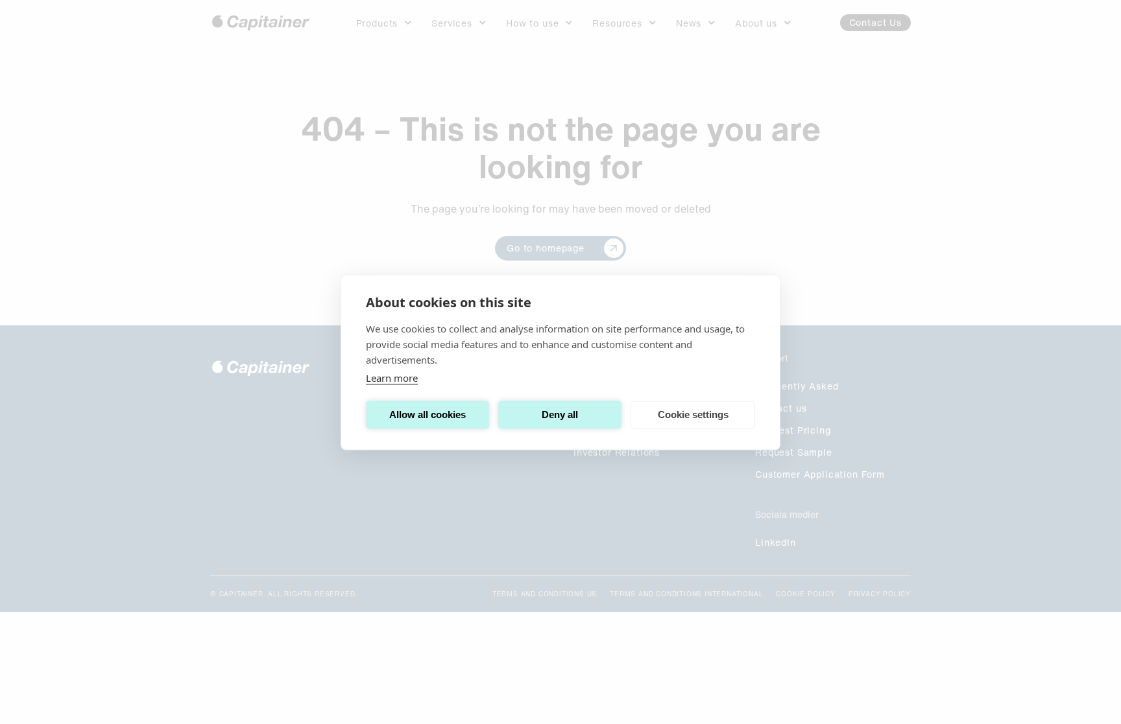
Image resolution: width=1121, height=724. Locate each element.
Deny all (560, 414)
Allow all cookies (427, 414)
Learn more (392, 377)
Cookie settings (693, 414)
